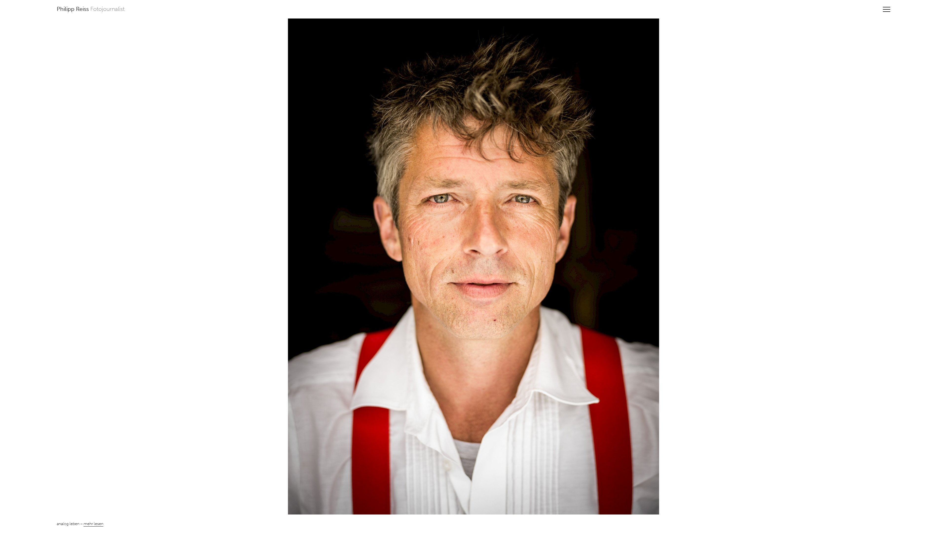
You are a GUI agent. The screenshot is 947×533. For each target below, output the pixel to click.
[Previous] (59, 266)
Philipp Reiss (91, 9)
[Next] (887, 266)
